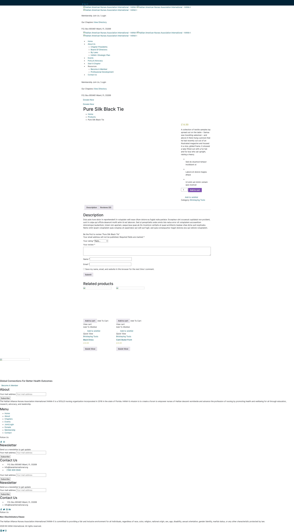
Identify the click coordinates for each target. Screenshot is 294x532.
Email (86, 264)
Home (90, 114)
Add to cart (195, 190)
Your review (89, 244)
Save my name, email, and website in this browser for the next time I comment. (119, 269)
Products (92, 117)
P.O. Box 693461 (89, 29)
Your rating (88, 241)
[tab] (92, 207)
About (7, 416)
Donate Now (88, 100)
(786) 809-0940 (14, 470)
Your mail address (8, 394)
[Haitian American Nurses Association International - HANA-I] (110, 7)
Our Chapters (87, 22)
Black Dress (88, 340)
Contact (8, 433)
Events (7, 422)
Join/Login (9, 424)
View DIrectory (100, 22)
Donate (8, 427)
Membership (87, 15)
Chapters (9, 419)
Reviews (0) (105, 207)
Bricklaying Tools (197, 200)
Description (91, 207)
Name (86, 259)
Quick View (90, 349)
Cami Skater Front (124, 340)
